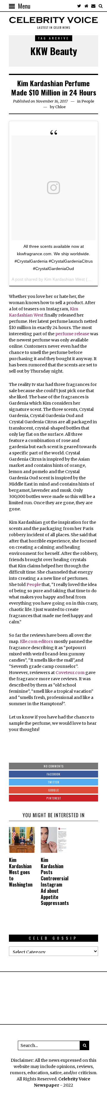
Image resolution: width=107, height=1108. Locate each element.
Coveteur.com (69, 672)
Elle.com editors (36, 641)
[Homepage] (86, 6)
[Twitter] (79, 6)
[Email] (93, 6)
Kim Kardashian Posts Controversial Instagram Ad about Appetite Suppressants (55, 881)
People (87, 101)
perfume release (72, 333)
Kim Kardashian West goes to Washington (20, 872)
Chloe (60, 107)
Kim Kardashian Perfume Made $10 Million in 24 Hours (53, 88)
